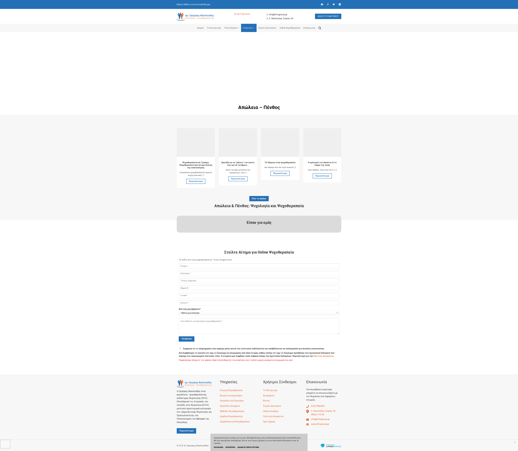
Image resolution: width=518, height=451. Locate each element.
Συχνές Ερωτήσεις (267, 28)
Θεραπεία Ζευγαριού (230, 406)
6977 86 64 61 (242, 14)
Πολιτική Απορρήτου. (323, 356)
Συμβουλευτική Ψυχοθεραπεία (234, 421)
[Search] (320, 28)
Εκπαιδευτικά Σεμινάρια (232, 400)
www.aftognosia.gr (320, 424)
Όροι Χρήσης (269, 421)
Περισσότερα (196, 181)
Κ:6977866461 (318, 406)
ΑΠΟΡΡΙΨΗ (230, 447)
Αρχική (200, 28)
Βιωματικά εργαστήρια (231, 395)
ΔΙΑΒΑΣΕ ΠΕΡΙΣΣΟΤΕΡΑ (248, 447)
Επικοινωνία (309, 28)
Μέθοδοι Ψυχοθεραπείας (232, 411)
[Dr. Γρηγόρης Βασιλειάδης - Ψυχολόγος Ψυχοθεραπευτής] (195, 16)
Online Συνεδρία (270, 411)
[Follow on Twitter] (334, 4)
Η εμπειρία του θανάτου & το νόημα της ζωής (322, 163)
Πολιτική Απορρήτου (273, 416)
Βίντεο (266, 400)
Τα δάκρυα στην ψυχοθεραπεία (280, 162)
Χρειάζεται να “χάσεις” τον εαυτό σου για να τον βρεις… (237, 163)
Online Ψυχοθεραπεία (290, 28)
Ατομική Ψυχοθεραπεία (231, 390)
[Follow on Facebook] (328, 4)
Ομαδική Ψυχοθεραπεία (231, 416)
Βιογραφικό (268, 395)
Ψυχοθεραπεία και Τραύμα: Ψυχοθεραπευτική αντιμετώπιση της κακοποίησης (195, 165)
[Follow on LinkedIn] (340, 4)
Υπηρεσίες (248, 28)
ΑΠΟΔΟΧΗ (218, 447)
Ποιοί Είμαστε (231, 28)
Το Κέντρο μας (214, 28)
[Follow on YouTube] (322, 4)
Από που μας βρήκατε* (190, 309)
